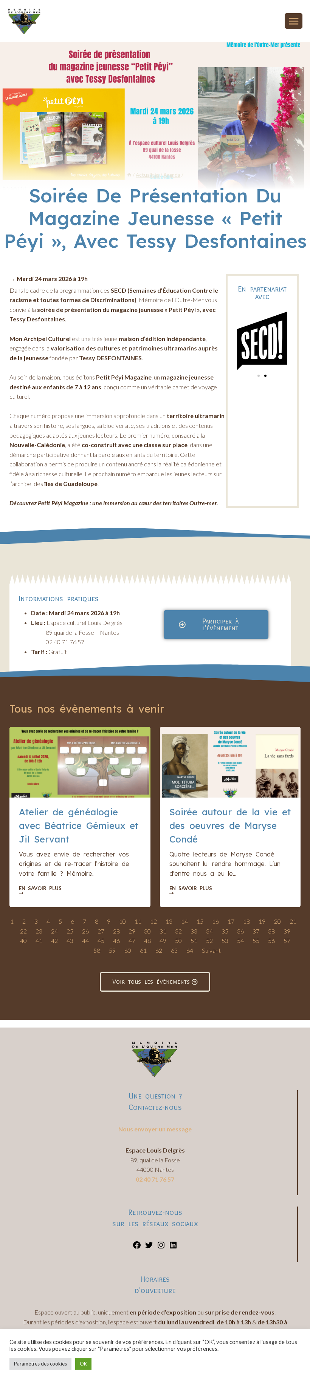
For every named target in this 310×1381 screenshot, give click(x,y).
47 (132, 940)
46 (116, 940)
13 (169, 921)
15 (200, 921)
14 (184, 921)
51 (194, 940)
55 (256, 940)
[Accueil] (129, 175)
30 (147, 931)
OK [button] (83, 1364)
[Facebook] (136, 1247)
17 (231, 921)
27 (101, 931)
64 (189, 950)
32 (178, 931)
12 (153, 921)
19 (262, 921)
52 (209, 940)
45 (101, 940)
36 (240, 931)
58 (96, 950)
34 (209, 931)
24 (54, 931)
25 (70, 931)
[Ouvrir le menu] (293, 21)
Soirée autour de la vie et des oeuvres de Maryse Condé (230, 825)
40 (23, 940)
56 (271, 940)
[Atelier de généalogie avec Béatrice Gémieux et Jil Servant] (79, 762)
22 (23, 931)
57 (287, 940)
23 (39, 931)
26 (85, 931)
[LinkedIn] (173, 1247)
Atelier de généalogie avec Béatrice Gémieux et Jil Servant (78, 825)
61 (143, 950)
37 (256, 931)
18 (246, 921)
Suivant (211, 950)
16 (215, 921)
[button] (258, 376)
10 (122, 921)
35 (225, 931)
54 (240, 940)
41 (39, 940)
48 (147, 940)
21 (293, 921)
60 (127, 950)
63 (174, 950)
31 (163, 931)
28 (116, 931)
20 (277, 921)
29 (132, 931)
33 (194, 931)
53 (225, 940)
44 (85, 940)
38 (271, 931)
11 (138, 921)
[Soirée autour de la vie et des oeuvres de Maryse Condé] (230, 762)
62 (158, 950)
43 (70, 940)
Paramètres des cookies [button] (40, 1364)
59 (112, 950)
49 (163, 940)
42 (54, 940)
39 (287, 931)
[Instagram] (161, 1247)
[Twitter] (148, 1247)
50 (178, 940)
